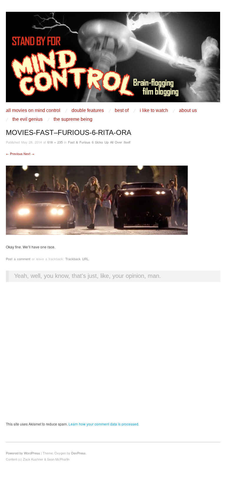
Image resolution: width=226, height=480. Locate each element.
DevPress (78, 453)
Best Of (122, 110)
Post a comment (18, 258)
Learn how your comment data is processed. (104, 423)
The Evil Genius (27, 119)
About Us (188, 110)
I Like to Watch (154, 110)
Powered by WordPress (23, 453)
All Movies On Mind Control (33, 110)
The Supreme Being (73, 119)
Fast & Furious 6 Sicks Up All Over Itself (99, 142)
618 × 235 (55, 142)
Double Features (88, 110)
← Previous (14, 153)
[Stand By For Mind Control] (113, 59)
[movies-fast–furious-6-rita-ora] (97, 199)
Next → (29, 153)
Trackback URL (77, 258)
